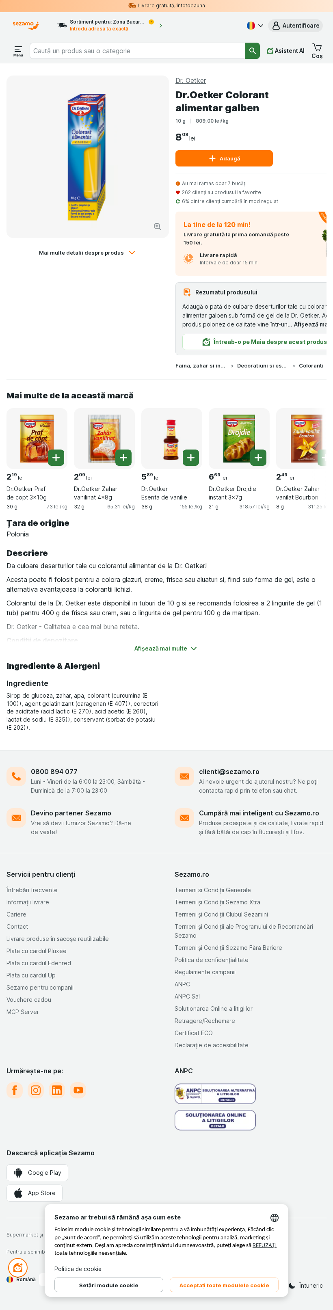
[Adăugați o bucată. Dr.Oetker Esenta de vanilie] (191, 458)
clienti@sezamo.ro (229, 771)
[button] (295, 25)
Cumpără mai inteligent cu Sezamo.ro (259, 813)
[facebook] (14, 1090)
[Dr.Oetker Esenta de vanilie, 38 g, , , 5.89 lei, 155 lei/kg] (171, 438)
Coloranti (311, 365)
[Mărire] (157, 226)
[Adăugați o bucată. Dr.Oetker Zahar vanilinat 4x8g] (123, 458)
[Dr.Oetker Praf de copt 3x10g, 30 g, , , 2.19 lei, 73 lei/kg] (36, 438)
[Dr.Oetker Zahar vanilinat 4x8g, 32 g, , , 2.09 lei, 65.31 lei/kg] (104, 438)
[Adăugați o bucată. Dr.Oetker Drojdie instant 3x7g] (258, 458)
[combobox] (137, 51)
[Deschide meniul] (18, 51)
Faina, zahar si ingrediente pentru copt (201, 365)
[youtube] (78, 1090)
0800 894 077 (54, 771)
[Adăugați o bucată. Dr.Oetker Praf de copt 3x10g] (56, 458)
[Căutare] (252, 51)
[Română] (254, 25)
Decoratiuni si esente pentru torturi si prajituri (263, 365)
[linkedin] (57, 1090)
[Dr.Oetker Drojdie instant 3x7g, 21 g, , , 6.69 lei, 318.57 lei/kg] (239, 438)
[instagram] (36, 1090)
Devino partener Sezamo (71, 813)
